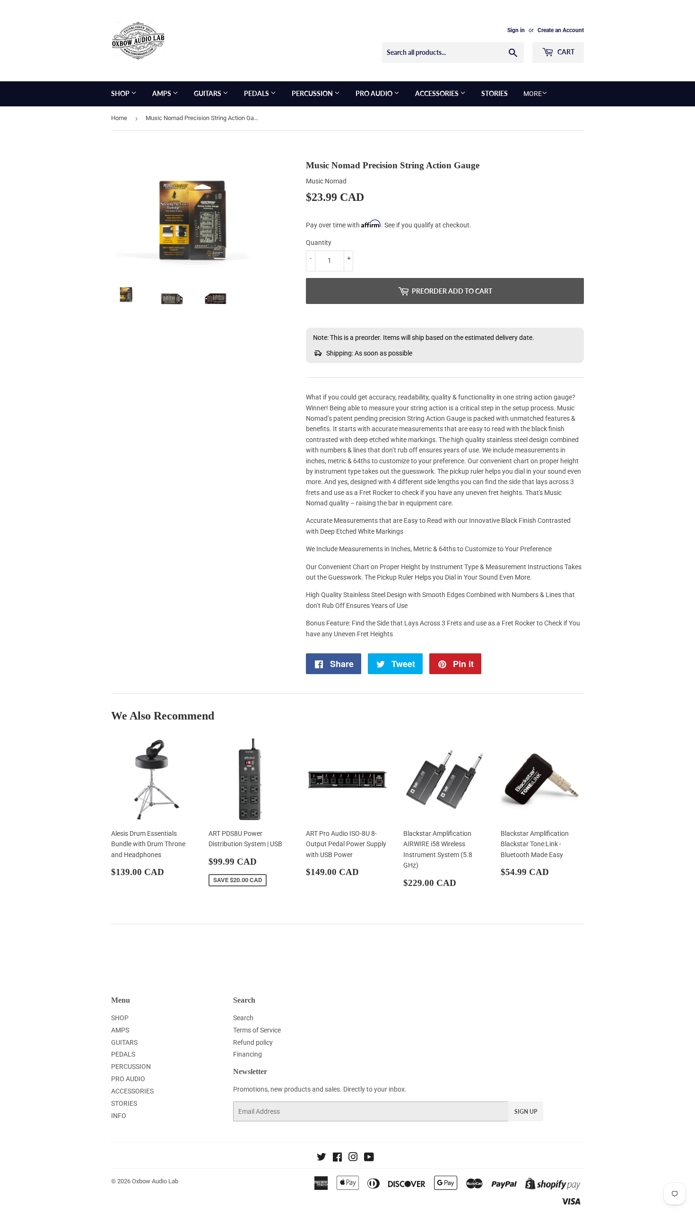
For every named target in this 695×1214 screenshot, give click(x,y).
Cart (565, 52)
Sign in (516, 30)
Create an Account (561, 30)
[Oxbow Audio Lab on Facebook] (337, 1158)
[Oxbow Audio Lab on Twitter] (321, 1158)
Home (119, 117)
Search (243, 1018)
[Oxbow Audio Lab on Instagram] (353, 1158)
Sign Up (525, 1111)
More (532, 93)
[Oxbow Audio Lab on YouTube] (369, 1158)
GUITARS (208, 93)
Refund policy (253, 1042)
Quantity (318, 242)
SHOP (121, 93)
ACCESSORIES (437, 93)
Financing (247, 1054)
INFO (118, 1115)
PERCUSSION (313, 93)
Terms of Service (257, 1030)
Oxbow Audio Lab (155, 1181)
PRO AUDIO (375, 93)
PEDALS (257, 93)
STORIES (494, 93)
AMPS (162, 93)
